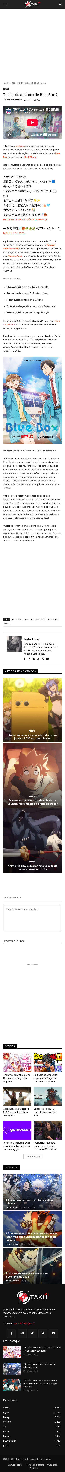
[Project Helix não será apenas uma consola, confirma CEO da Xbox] (48, 1130)
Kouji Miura (53, 619)
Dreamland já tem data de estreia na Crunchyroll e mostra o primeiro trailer (32, 802)
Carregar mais (31, 1156)
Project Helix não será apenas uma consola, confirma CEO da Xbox (45, 1146)
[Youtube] (47, 658)
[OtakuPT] (32, 4)
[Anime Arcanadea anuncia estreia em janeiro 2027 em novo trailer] (32, 710)
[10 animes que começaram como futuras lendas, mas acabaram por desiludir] (12, 1385)
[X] (43, 658)
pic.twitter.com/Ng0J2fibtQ (25, 219)
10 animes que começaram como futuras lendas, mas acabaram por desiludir (40, 1383)
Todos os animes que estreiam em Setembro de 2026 (27, 1275)
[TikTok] (38, 658)
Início (5, 83)
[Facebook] (24, 658)
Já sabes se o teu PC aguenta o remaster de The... (45, 1112)
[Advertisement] (32, 45)
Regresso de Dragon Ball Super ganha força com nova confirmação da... (46, 1078)
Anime (32, 731)
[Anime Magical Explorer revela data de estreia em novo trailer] (32, 840)
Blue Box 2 (40, 619)
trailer (7, 623)
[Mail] (33, 658)
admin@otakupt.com (24, 1323)
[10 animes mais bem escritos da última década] (32, 1192)
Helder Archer (14, 100)
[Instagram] (29, 658)
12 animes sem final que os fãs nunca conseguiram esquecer (16, 1078)
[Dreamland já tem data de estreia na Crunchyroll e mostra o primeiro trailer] (32, 775)
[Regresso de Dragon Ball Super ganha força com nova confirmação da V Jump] (48, 1062)
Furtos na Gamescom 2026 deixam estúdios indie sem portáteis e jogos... (16, 1146)
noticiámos (19, 146)
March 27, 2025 (14, 233)
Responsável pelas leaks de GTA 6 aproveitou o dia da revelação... (16, 1112)
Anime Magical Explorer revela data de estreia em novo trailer (32, 867)
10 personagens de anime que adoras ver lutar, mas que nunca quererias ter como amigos (31, 1237)
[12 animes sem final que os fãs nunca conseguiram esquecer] (17, 1062)
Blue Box (29, 619)
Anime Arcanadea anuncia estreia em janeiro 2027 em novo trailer (32, 737)
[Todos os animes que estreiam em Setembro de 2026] (32, 1266)
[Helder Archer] (14, 648)
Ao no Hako (17, 619)
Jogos (12, 83)
